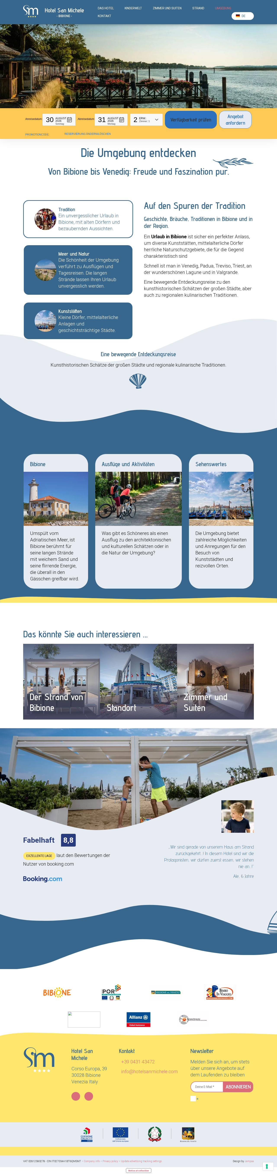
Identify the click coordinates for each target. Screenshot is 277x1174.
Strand (198, 8)
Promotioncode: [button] (37, 134)
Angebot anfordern (235, 119)
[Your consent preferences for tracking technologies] (268, 1166)
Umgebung (223, 8)
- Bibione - (64, 16)
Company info (92, 1161)
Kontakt (104, 16)
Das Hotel (106, 8)
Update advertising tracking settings (141, 1161)
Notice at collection (138, 1170)
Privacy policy (110, 1161)
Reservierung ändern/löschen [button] (87, 133)
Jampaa (249, 1161)
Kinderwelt (133, 8)
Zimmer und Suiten (167, 8)
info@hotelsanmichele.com (149, 1071)
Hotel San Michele (64, 10)
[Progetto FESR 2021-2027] (138, 1134)
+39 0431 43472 (138, 1061)
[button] (59, 120)
